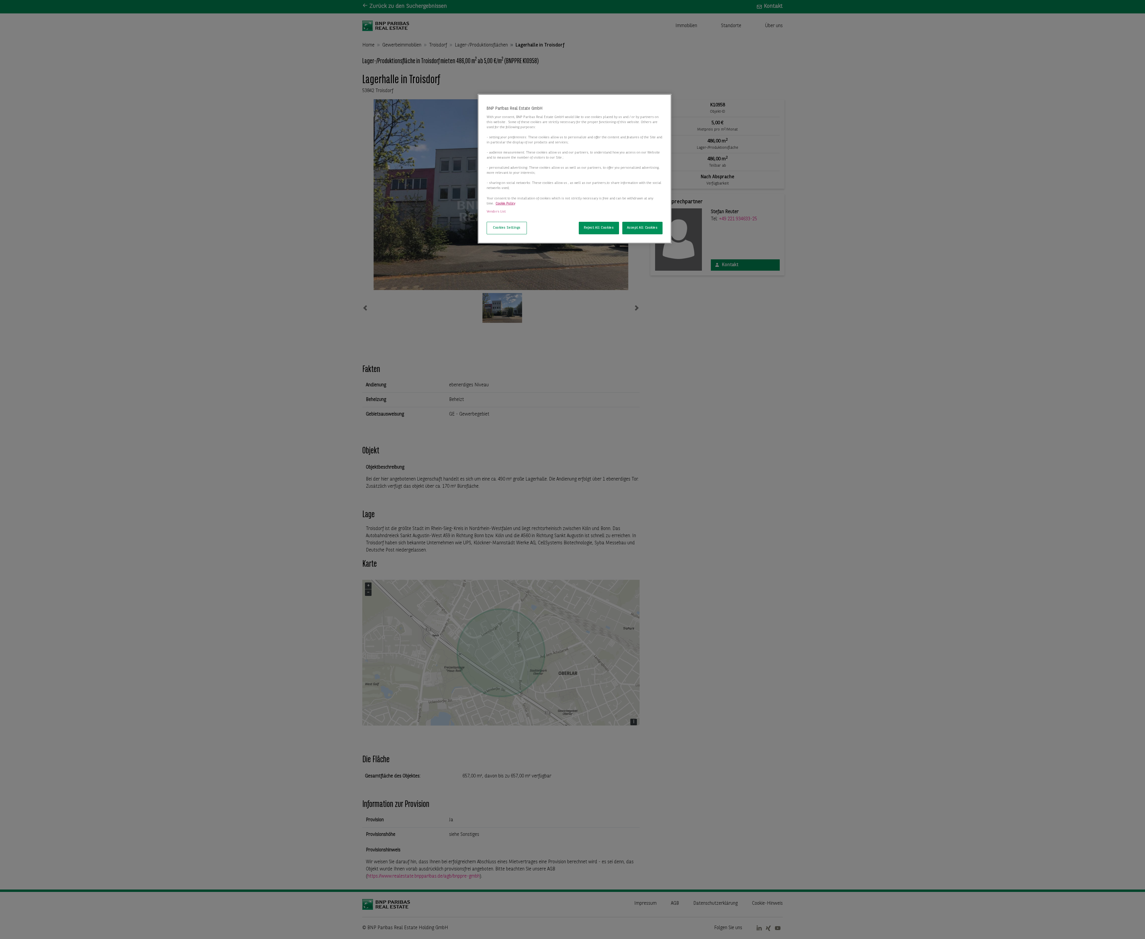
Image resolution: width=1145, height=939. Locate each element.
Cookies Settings (507, 228)
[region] (574, 169)
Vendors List (496, 211)
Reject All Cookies (599, 228)
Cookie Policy (505, 203)
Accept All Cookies (642, 228)
